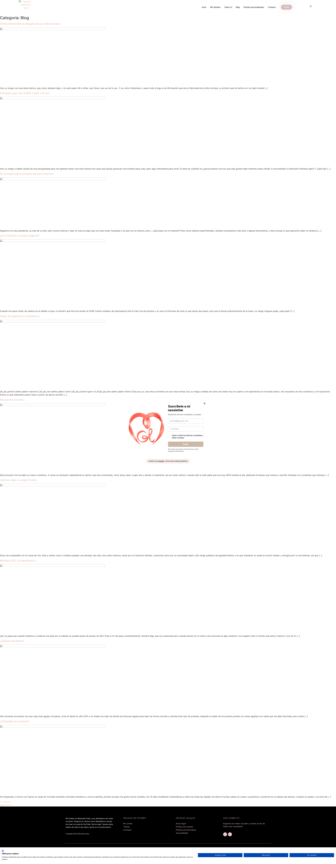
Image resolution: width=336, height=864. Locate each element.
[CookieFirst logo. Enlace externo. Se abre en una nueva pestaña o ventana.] (3, 851)
